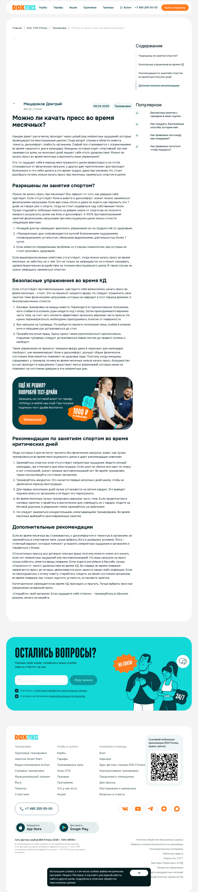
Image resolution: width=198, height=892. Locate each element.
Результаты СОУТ (173, 858)
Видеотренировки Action (32, 765)
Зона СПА (64, 770)
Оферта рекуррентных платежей (165, 872)
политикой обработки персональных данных (60, 690)
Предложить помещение (116, 776)
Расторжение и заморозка (117, 788)
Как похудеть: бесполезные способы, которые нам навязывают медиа (167, 125)
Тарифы (62, 759)
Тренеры (63, 776)
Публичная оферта (173, 853)
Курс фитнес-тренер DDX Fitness (122, 765)
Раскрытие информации (170, 867)
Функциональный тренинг (32, 776)
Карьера (105, 759)
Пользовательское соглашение (166, 849)
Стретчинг (22, 794)
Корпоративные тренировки (118, 770)
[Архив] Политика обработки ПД (166, 877)
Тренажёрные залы (70, 765)
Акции (61, 794)
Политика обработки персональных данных (159, 839)
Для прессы (107, 782)
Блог (102, 753)
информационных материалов (67, 696)
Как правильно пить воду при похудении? (165, 136)
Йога (18, 782)
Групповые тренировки (31, 753)
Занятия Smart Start (28, 759)
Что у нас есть (67, 788)
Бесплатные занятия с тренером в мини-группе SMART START (165, 114)
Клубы (61, 753)
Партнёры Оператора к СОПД (167, 863)
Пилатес (20, 788)
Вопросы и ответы (112, 794)
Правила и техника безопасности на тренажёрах (157, 844)
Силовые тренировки (29, 770)
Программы (65, 782)
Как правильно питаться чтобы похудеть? (165, 148)
